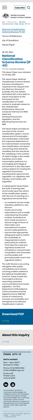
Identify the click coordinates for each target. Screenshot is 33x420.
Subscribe (20, 8)
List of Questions (10, 40)
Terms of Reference (12, 36)
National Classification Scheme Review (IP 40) (13, 30)
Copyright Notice (10, 416)
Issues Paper (8, 45)
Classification (20, 69)
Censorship (12, 69)
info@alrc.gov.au (16, 370)
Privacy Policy (16, 415)
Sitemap (5, 415)
